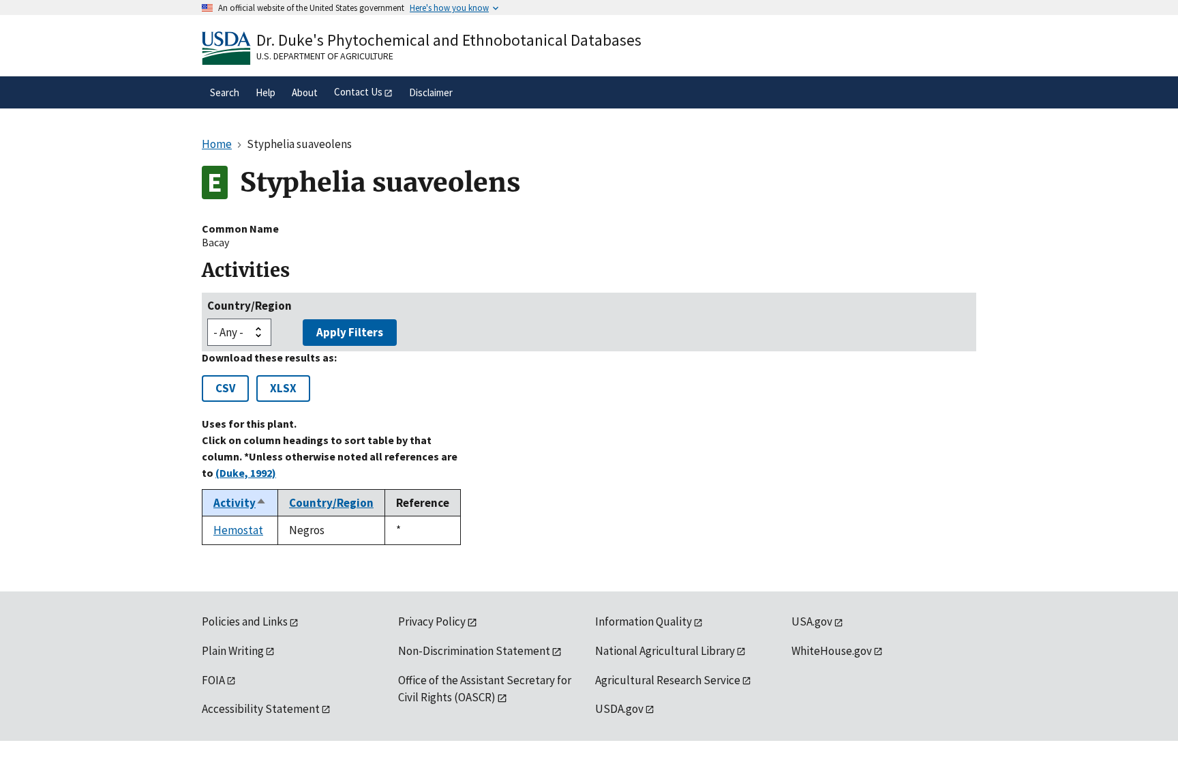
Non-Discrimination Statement (474, 650)
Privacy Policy (432, 621)
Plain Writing (233, 650)
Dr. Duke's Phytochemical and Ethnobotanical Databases (448, 40)
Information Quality (643, 621)
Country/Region (249, 305)
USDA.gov (619, 708)
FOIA (213, 680)
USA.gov (811, 621)
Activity (240, 502)
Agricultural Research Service (667, 680)
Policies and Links (245, 621)
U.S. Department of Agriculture (324, 56)
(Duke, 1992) (245, 473)
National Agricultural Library (665, 650)
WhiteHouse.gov (831, 650)
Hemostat (238, 530)
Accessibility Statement (261, 708)
